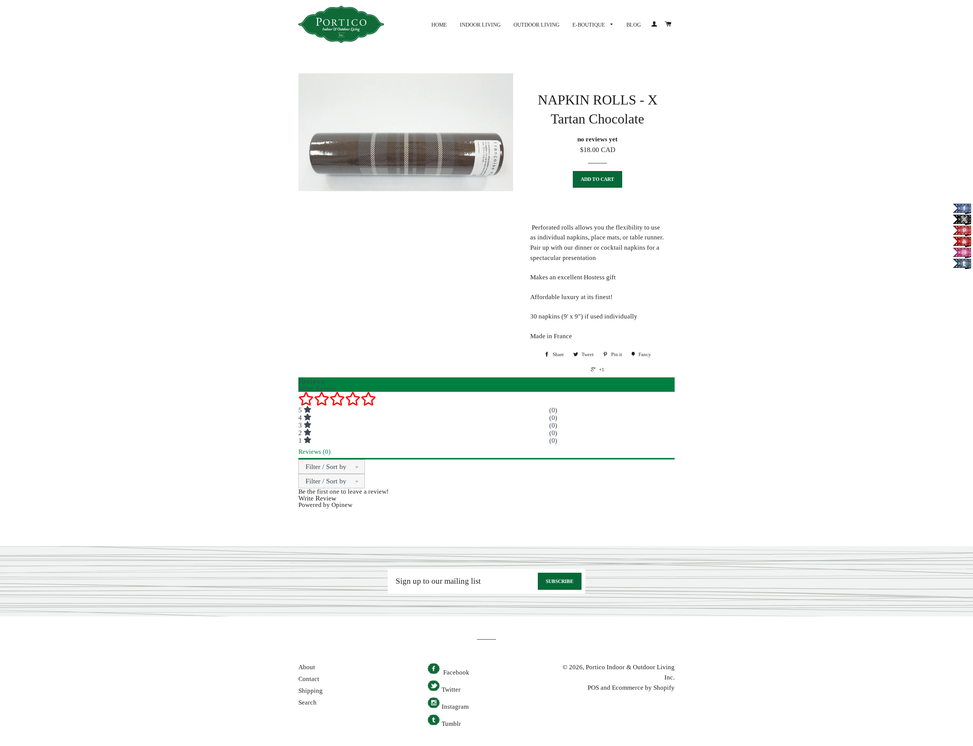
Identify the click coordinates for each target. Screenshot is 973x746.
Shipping (310, 690)
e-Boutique (589, 25)
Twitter (451, 689)
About (306, 667)
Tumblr (451, 723)
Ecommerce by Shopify (643, 687)
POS (593, 687)
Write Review (317, 498)
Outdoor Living (536, 25)
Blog (633, 25)
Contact (308, 679)
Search (307, 702)
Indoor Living (480, 25)
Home (439, 25)
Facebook (455, 672)
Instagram (455, 706)
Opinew (341, 504)
